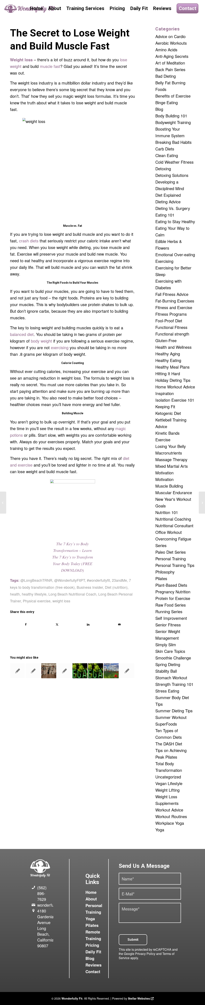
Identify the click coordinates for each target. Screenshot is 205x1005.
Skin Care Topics (170, 651)
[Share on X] (57, 624)
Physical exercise (36, 600)
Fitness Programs (171, 314)
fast (57, 66)
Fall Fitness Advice (171, 294)
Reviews (93, 965)
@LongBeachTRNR (36, 580)
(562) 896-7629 (42, 893)
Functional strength (172, 334)
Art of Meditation (170, 63)
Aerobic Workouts (171, 43)
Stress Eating (167, 691)
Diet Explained (168, 195)
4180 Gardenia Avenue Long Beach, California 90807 (45, 928)
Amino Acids (166, 49)
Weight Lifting (167, 790)
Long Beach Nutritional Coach (72, 594)
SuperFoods (166, 724)
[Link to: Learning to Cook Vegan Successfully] (79, 670)
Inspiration (164, 393)
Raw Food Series (170, 605)
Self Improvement (171, 618)
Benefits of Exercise (173, 96)
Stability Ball (166, 671)
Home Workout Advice (175, 387)
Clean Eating (166, 155)
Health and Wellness (173, 347)
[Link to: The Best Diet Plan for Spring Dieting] (111, 670)
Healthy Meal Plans (172, 367)
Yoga (159, 830)
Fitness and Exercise (173, 307)
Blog (159, 109)
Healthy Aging (167, 354)
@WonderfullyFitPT (69, 580)
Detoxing (163, 168)
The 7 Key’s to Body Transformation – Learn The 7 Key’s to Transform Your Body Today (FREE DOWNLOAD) (72, 557)
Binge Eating (166, 102)
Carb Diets (164, 149)
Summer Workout (171, 717)
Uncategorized (168, 777)
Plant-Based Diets (171, 585)
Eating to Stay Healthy (175, 221)
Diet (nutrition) (116, 587)
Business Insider (90, 587)
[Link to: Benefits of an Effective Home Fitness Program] (126, 670)
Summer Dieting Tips (174, 711)
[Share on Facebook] (25, 624)
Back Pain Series (170, 69)
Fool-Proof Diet (168, 321)
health (15, 594)
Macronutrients (168, 453)
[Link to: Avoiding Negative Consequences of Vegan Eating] (95, 670)
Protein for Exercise (172, 598)
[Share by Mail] (119, 624)
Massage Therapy (171, 459)
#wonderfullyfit (98, 580)
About (91, 899)
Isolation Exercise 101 (174, 400)
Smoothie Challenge (173, 658)
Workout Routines (171, 816)
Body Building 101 (171, 116)
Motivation (164, 473)
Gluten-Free (166, 340)
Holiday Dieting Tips (172, 380)
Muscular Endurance (173, 492)
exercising (59, 347)
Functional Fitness (171, 327)
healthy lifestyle (34, 594)
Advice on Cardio (170, 36)
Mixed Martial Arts (171, 466)
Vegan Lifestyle (168, 783)
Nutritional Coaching (173, 519)
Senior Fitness (168, 625)
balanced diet (22, 334)
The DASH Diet (168, 744)
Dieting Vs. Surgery (172, 208)
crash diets (28, 241)
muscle (46, 66)
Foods (64, 282)
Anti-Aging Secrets (171, 56)
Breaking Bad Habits (173, 142)
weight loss (61, 600)
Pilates (161, 578)
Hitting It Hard (167, 373)
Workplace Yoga (169, 823)
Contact (92, 971)
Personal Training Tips (174, 565)
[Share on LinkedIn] (88, 624)
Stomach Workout (171, 677)
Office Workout (168, 532)
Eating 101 (164, 215)
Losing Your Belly (170, 446)
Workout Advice (169, 810)
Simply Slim (165, 644)
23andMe (119, 580)
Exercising (164, 261)
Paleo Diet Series (170, 552)
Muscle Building (169, 486)
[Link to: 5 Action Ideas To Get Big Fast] (64, 670)
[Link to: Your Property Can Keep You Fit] (33, 670)
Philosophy (165, 572)
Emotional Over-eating (175, 254)
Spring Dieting (167, 664)
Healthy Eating (168, 360)
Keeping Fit (165, 406)
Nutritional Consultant (174, 525)
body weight (41, 341)
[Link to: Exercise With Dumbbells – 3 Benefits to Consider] (48, 670)
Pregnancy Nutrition (172, 592)
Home (90, 892)
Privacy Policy (145, 953)
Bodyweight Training (173, 122)
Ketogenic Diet (168, 413)
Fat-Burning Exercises (174, 301)
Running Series (168, 611)
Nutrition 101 (166, 512)
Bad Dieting (165, 76)
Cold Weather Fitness (174, 162)
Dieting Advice (168, 202)
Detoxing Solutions (171, 175)
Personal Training (170, 558)
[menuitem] (36, 8)
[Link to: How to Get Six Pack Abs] (17, 670)
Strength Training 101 (174, 684)
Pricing (92, 945)
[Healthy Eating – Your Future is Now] (3, 503)
